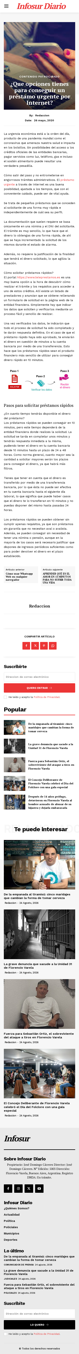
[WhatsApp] (53, 646)
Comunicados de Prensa (19, 1264)
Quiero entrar (37, 688)
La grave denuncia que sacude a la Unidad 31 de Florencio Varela (50, 746)
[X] (35, 646)
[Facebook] (26, 646)
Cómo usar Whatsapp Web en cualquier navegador (19, 576)
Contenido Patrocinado (39, 76)
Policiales (10, 1293)
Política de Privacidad (46, 697)
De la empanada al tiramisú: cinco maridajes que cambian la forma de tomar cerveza (51, 727)
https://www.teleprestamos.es (38, 277)
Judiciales (10, 1278)
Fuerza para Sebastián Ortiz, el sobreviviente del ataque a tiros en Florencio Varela (51, 764)
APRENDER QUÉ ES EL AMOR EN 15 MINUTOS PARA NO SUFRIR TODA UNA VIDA (57, 578)
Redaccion (42, 115)
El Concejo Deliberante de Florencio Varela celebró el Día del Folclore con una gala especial (50, 783)
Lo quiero (37, 1324)
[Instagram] (18, 1188)
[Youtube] (39, 1188)
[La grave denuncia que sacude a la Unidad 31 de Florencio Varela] (14, 746)
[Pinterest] (44, 646)
